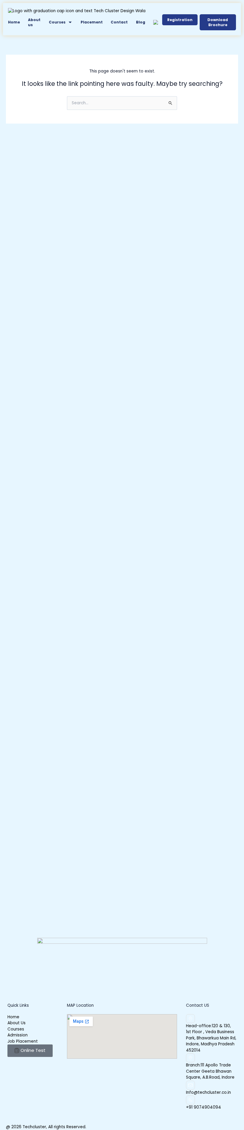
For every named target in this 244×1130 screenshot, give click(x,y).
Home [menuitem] (14, 22)
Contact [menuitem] (119, 22)
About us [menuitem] (34, 22)
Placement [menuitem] (92, 22)
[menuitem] (61, 22)
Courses (57, 22)
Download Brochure (217, 22)
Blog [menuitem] (140, 22)
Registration (180, 19)
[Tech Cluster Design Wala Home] (77, 11)
